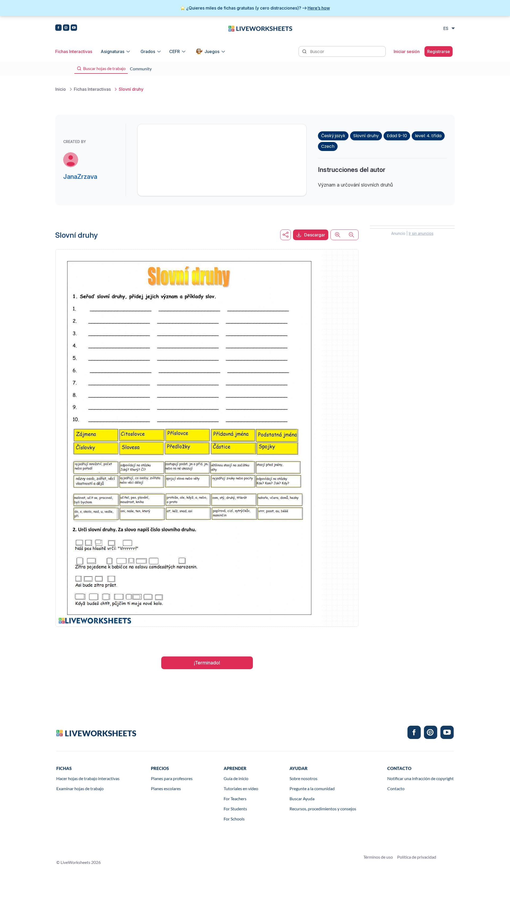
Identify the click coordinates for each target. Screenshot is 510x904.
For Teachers (235, 798)
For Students (235, 808)
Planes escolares (166, 788)
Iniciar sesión (407, 51)
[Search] (305, 51)
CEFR (174, 51)
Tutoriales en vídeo (241, 788)
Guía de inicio (236, 778)
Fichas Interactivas (73, 51)
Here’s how (319, 8)
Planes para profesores (172, 778)
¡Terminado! (207, 662)
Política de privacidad (416, 856)
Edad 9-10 (397, 136)
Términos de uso (378, 856)
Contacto (396, 788)
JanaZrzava (80, 176)
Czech (327, 146)
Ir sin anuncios (421, 233)
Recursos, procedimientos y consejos (323, 808)
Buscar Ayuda (302, 798)
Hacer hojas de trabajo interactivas (88, 778)
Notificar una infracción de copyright (420, 778)
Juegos (212, 51)
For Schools (234, 818)
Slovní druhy (366, 136)
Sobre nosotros (303, 778)
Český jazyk (333, 136)
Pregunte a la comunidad (312, 788)
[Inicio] (260, 28)
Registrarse (438, 51)
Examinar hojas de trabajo (80, 788)
